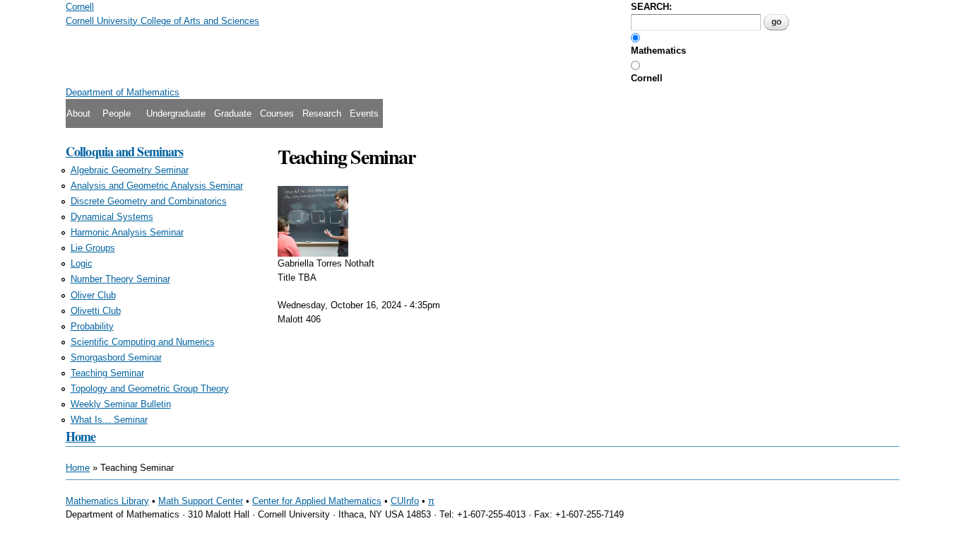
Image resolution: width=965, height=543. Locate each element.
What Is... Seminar (109, 419)
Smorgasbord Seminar (116, 357)
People (116, 113)
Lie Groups (93, 248)
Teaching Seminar (107, 373)
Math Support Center (200, 501)
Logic (82, 263)
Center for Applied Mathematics (316, 501)
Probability (92, 326)
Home (80, 436)
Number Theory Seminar (120, 279)
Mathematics (658, 50)
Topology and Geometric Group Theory (150, 388)
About (78, 113)
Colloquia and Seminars (124, 151)
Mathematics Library (107, 501)
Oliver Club (93, 295)
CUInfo (405, 501)
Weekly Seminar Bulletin (121, 404)
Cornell (647, 78)
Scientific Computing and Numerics (143, 342)
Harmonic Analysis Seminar (127, 232)
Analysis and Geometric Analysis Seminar (157, 185)
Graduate (232, 113)
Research (321, 113)
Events (364, 113)
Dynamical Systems (112, 216)
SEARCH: (651, 6)
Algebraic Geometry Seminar (130, 170)
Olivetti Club (96, 310)
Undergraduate (176, 113)
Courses (277, 113)
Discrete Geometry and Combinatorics (149, 201)
